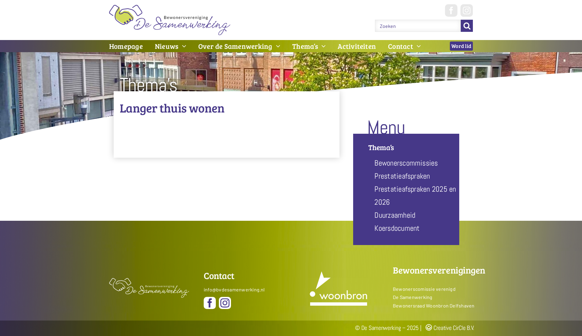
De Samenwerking (413, 297)
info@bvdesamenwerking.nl (234, 289)
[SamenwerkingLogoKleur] (169, 7)
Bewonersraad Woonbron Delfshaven (434, 305)
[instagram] (466, 10)
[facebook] (451, 10)
